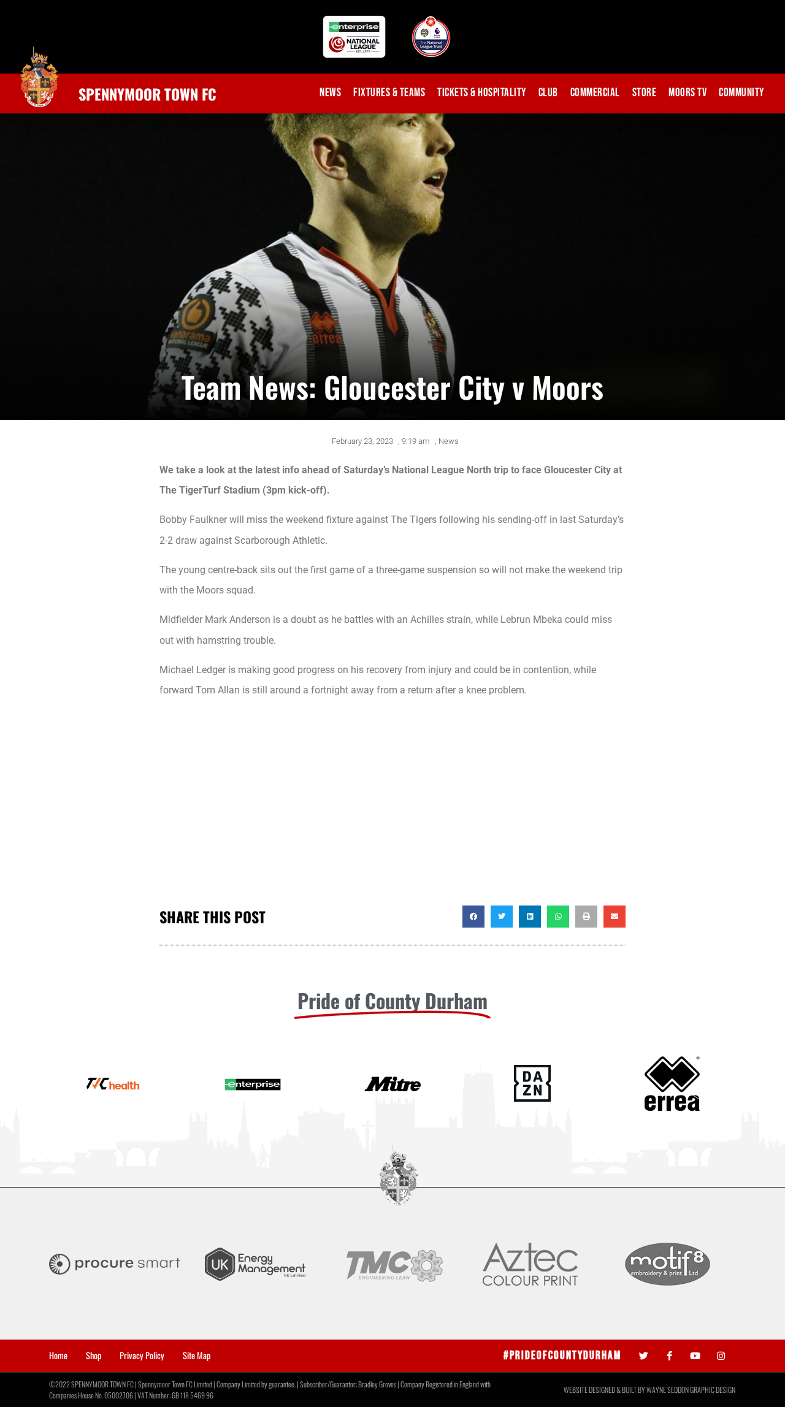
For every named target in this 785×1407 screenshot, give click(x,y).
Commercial (595, 93)
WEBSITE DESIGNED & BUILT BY (605, 1389)
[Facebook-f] (669, 1356)
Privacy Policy (142, 1355)
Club (548, 93)
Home (58, 1355)
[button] (473, 917)
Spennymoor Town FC (147, 94)
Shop (93, 1355)
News (330, 93)
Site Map (196, 1355)
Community (741, 93)
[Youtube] (695, 1356)
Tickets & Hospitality (481, 93)
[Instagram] (721, 1356)
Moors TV (687, 93)
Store (644, 93)
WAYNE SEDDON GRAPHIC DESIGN (690, 1389)
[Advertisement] (392, 807)
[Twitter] (644, 1356)
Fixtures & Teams (389, 93)
